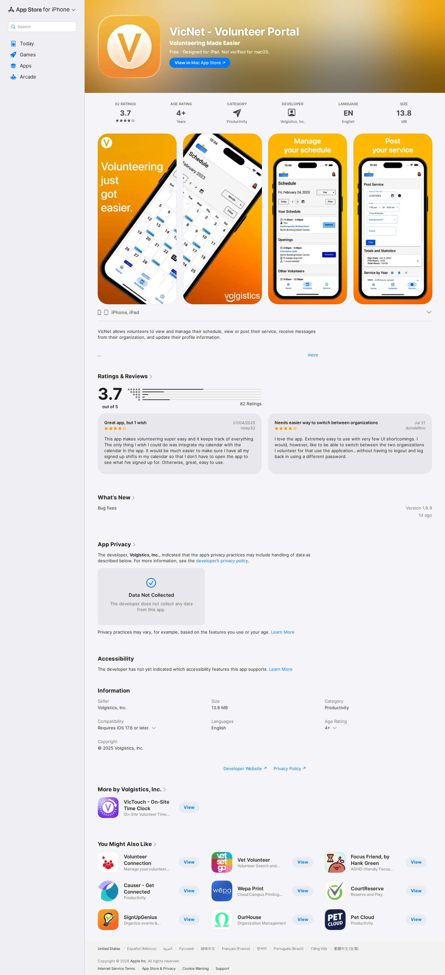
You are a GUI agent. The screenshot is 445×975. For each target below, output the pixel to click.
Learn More (282, 632)
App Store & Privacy (159, 968)
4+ (327, 727)
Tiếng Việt (318, 949)
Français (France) (236, 949)
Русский (186, 949)
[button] (42, 44)
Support (222, 968)
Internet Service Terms (116, 968)
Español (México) (141, 949)
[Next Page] (438, 218)
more (313, 354)
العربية (167, 949)
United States (109, 949)
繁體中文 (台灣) (346, 949)
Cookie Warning (195, 968)
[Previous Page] (91, 218)
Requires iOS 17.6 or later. (124, 727)
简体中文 (208, 949)
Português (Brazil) (289, 949)
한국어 (262, 949)
